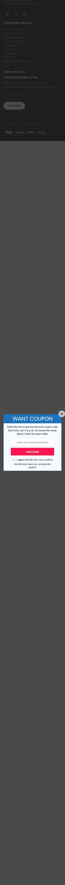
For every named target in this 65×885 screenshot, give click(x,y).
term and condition (43, 459)
